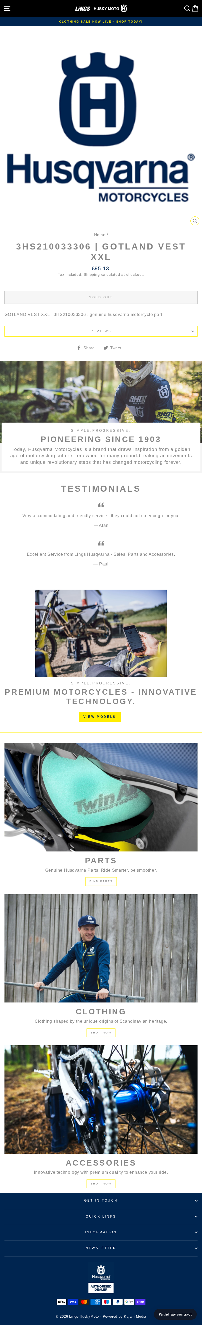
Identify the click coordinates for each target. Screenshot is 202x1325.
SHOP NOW (101, 1032)
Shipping (92, 275)
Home (99, 234)
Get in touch (101, 1200)
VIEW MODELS (99, 717)
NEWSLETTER (101, 1248)
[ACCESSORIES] (101, 1099)
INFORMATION (101, 1232)
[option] (101, 21)
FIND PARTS (101, 881)
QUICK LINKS (101, 1216)
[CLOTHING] (101, 948)
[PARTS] (101, 797)
